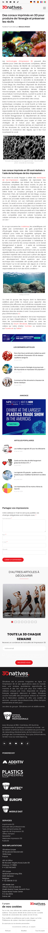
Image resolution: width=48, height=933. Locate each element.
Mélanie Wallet (24, 27)
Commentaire (7, 518)
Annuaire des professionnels (13, 827)
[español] (38, 2)
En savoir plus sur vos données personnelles (15, 923)
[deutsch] (31, 2)
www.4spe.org (21, 737)
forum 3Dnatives (20, 324)
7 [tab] (32, 622)
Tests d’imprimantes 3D (11, 829)
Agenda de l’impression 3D (13, 831)
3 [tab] (19, 622)
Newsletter (6, 836)
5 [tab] (26, 622)
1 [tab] (12, 622)
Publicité (5, 841)
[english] (34, 2)
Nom (4, 535)
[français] (41, 2)
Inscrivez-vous (24, 662)
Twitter (18, 328)
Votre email (9, 648)
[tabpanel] (24, 601)
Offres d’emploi (8, 834)
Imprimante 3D (8, 824)
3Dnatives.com (25, 706)
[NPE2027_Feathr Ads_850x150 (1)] (24, 338)
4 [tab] (22, 622)
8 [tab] (36, 622)
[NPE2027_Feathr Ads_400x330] (24, 417)
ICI (19, 314)
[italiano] (45, 2)
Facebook (9, 328)
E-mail (4, 542)
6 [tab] (29, 622)
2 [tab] (16, 622)
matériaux (25, 226)
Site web (4, 549)
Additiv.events (39, 706)
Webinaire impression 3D (12, 838)
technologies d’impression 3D (19, 61)
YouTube (28, 326)
